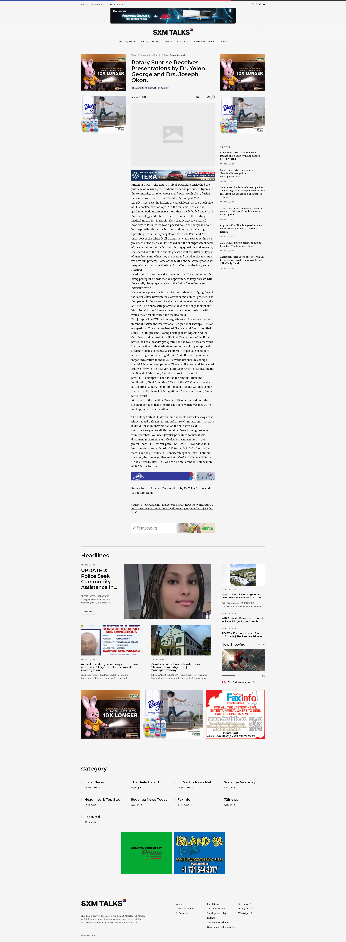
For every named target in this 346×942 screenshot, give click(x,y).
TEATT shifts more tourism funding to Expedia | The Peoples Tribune (240, 244)
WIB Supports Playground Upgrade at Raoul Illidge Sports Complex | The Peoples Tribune (243, 620)
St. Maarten (182, 913)
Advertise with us (185, 908)
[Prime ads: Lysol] (103, 72)
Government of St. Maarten (221, 927)
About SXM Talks (98, 4)
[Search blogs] (253, 4)
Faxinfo (168, 41)
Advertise (84, 4)
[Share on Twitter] (208, 97)
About (179, 904)
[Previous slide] (259, 644)
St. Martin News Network (150, 55)
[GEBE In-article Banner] (173, 476)
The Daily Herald (127, 41)
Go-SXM (223, 41)
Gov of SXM (183, 41)
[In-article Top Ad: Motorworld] (173, 175)
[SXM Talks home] (173, 31)
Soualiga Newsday (150, 41)
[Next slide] (263, 644)
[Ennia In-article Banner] (173, 528)
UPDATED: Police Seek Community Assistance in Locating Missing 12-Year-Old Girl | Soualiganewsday (98, 579)
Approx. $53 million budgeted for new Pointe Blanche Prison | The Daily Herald (241, 228)
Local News (163, 88)
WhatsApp (243, 913)
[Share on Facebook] (203, 97)
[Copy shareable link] (198, 97)
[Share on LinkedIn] (213, 97)
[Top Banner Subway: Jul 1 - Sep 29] (173, 16)
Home (133, 55)
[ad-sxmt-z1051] (103, 114)
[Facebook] (257, 4)
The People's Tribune (218, 922)
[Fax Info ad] (199, 853)
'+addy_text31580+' (144, 462)
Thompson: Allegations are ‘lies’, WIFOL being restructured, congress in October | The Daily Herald (242, 260)
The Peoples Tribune (204, 41)
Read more (90, 611)
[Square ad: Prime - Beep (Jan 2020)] (146, 853)
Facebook (243, 904)
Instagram (243, 908)
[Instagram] (260, 4)
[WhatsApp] (264, 4)
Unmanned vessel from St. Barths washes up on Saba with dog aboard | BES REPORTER (241, 156)
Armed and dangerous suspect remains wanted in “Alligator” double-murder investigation (241, 211)
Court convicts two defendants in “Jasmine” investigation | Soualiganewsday (238, 173)
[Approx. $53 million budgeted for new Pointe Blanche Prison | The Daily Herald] (243, 575)
